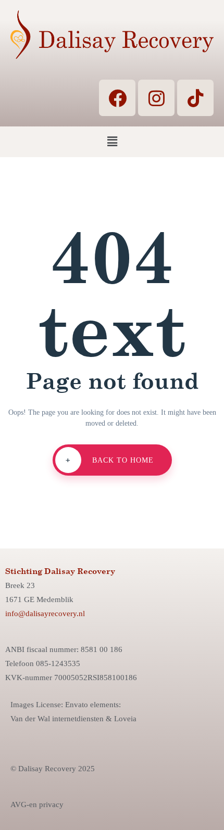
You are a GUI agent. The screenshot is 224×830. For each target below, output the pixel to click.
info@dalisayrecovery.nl (45, 613)
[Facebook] (117, 98)
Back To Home (110, 459)
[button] (112, 141)
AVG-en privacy (37, 804)
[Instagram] (156, 98)
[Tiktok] (195, 98)
